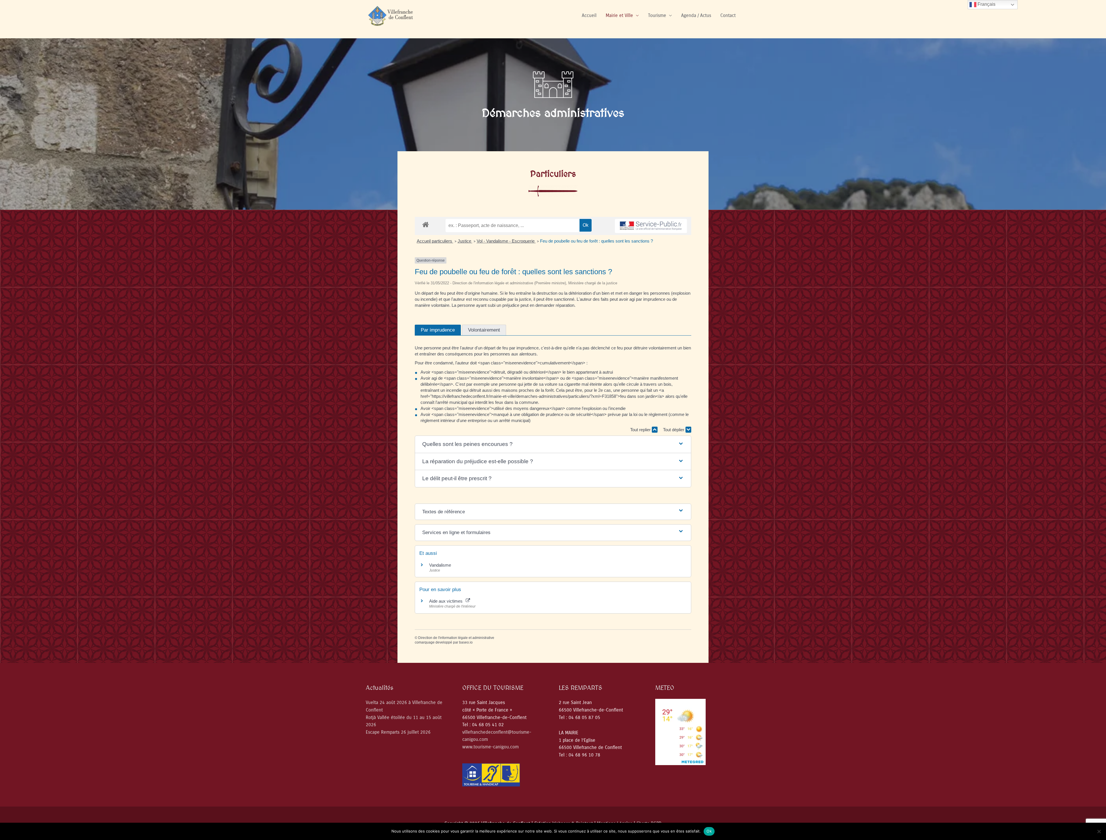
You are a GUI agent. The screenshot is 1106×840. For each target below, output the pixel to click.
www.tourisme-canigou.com (490, 747)
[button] (553, 444)
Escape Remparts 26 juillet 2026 (398, 732)
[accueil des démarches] (425, 224)
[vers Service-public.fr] (651, 226)
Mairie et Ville (619, 15)
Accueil (589, 15)
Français (985, 4)
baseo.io (466, 642)
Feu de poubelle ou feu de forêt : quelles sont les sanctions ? (596, 241)
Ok (709, 831)
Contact (728, 15)
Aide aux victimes (447, 601)
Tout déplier (674, 429)
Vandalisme (440, 565)
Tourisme (657, 15)
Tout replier (641, 429)
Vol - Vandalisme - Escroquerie (506, 241)
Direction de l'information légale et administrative (456, 638)
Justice (465, 241)
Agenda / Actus (696, 15)
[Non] (1099, 831)
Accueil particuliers (435, 241)
